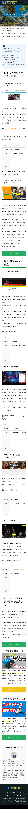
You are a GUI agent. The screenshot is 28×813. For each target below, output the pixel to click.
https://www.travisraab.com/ (17, 496)
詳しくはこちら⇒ (14, 737)
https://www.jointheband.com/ (18, 337)
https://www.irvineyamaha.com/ (18, 145)
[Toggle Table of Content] (23, 46)
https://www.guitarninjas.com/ (18, 569)
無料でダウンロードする (14, 689)
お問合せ (15, 800)
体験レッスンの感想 (13, 798)
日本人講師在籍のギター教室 (11, 48)
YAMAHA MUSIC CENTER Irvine (13, 50)
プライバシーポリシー (8, 801)
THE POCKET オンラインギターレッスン (14, 52)
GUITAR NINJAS (9, 62)
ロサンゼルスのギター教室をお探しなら (13, 65)
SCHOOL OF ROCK (10, 59)
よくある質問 (22, 798)
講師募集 (9, 800)
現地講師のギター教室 (9, 55)
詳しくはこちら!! (14, 253)
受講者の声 (5, 798)
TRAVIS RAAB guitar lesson (12, 61)
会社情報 (20, 800)
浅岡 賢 (20, 747)
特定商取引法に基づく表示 (20, 801)
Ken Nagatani (15, 128)
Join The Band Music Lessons (12, 57)
